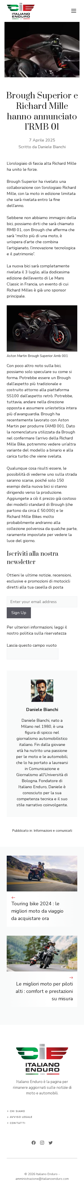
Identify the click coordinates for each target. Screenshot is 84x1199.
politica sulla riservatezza (43, 633)
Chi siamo (17, 1111)
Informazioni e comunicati (53, 830)
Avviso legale (21, 1117)
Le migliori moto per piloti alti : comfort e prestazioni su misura (44, 991)
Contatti (17, 1123)
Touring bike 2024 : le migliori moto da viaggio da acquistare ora (37, 911)
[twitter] (51, 1143)
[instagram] (42, 1143)
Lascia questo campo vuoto (32, 645)
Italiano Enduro (47, 1174)
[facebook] (34, 1143)
